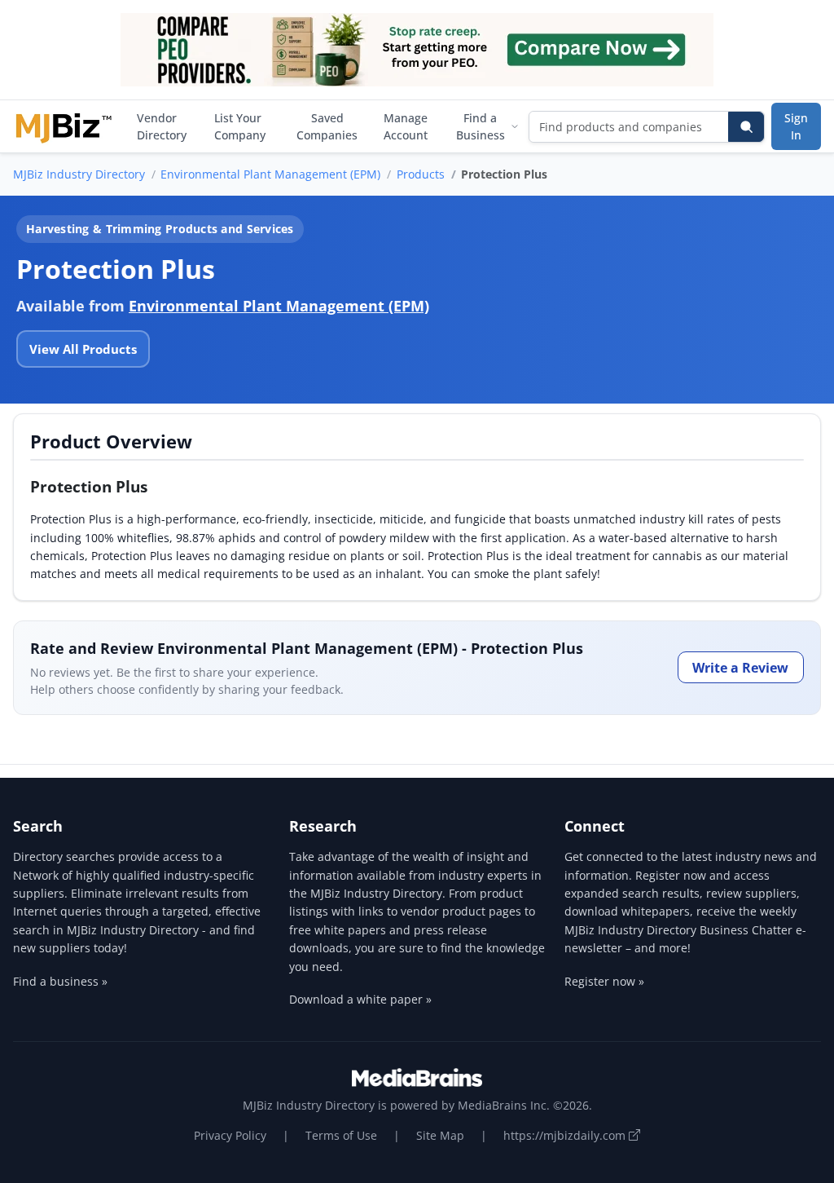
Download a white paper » (360, 999)
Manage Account (406, 126)
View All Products (83, 349)
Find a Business (480, 126)
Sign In (796, 126)
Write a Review (740, 668)
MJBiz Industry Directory (79, 174)
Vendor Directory (162, 126)
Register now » (604, 981)
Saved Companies (327, 126)
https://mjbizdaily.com (566, 1135)
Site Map (440, 1135)
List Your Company (240, 126)
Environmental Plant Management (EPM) (270, 174)
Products (421, 174)
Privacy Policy (230, 1135)
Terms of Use (341, 1135)
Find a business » (60, 981)
